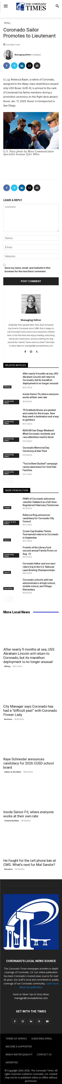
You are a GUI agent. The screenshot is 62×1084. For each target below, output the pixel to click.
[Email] (29, 65)
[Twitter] (14, 65)
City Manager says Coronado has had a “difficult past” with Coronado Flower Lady (30, 710)
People (7, 507)
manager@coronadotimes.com (31, 998)
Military (7, 23)
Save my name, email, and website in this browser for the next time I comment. (27, 269)
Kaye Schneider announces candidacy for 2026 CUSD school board (28, 763)
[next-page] (11, 480)
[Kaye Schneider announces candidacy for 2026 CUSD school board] (31, 741)
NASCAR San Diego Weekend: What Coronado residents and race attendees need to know (39, 433)
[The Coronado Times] (31, 6)
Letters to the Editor (10, 523)
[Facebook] (6, 65)
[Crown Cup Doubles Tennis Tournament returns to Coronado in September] (11, 535)
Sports (7, 540)
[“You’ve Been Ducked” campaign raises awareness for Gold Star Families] (11, 468)
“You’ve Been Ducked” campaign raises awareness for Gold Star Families (40, 466)
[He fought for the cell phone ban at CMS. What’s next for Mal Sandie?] (31, 843)
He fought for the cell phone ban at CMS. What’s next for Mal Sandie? (29, 863)
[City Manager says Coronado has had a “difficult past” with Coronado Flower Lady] (31, 688)
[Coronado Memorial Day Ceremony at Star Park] (11, 452)
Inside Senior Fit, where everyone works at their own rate (28, 814)
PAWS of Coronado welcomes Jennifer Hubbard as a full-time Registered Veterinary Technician (41, 502)
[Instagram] (31, 351)
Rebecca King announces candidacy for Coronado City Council (38, 518)
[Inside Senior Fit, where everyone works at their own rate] (11, 398)
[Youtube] (47, 1021)
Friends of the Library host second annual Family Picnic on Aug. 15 (40, 550)
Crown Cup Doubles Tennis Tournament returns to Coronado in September (40, 534)
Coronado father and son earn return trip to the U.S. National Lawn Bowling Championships (39, 566)
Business (8, 719)
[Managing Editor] (8, 55)
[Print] (37, 65)
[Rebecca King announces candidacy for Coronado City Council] (11, 519)
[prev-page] (5, 480)
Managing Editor (23, 54)
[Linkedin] (22, 65)
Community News (9, 402)
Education (8, 588)
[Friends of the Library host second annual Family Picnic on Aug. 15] (11, 552)
